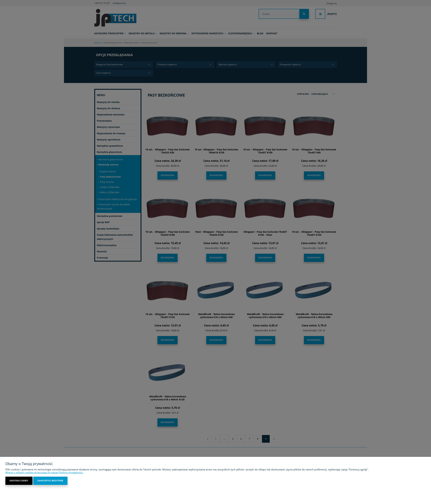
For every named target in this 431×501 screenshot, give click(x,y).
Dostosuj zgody (19, 480)
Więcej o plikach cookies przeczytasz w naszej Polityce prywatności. (44, 472)
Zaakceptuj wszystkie (50, 480)
